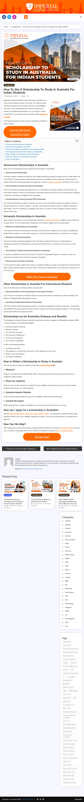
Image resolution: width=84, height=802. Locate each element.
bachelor (68, 524)
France (67, 547)
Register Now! (42, 436)
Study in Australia (68, 744)
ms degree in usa (68, 705)
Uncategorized (9, 85)
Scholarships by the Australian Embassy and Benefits (24, 152)
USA (66, 622)
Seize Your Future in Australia (42, 276)
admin (23, 96)
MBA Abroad (73, 691)
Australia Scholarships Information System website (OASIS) (29, 414)
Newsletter (78, 799)
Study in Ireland (68, 754)
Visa (66, 626)
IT (63, 677)
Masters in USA (68, 687)
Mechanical (66, 698)
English (65, 663)
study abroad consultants (67, 736)
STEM (67, 611)
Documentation (70, 539)
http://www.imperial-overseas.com (32, 469)
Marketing (66, 684)
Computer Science (69, 659)
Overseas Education (69, 712)
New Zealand (69, 592)
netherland (68, 588)
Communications (68, 656)
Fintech (65, 670)
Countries (8, 495)
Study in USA (67, 765)
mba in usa (66, 694)
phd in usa (66, 721)
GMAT (67, 558)
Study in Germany (69, 751)
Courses (68, 536)
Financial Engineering (70, 666)
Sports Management (69, 728)
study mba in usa (68, 772)
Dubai (67, 543)
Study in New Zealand (70, 758)
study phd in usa (68, 779)
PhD (66, 596)
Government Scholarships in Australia (19, 144)
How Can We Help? (12, 159)
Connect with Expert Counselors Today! (20, 132)
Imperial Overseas (67, 428)
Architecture (67, 645)
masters (67, 573)
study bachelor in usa (70, 740)
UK (66, 615)
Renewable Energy (69, 724)
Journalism (71, 677)
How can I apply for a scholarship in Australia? (21, 157)
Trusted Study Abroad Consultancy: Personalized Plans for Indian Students (13, 501)
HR (72, 670)
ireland (67, 570)
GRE (66, 562)
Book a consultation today (64, 430)
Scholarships (69, 603)
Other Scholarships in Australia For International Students (25, 149)
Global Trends (69, 555)
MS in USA (66, 708)
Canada (67, 528)
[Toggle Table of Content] (76, 141)
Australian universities (54, 182)
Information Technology (70, 673)
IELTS (67, 566)
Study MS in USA (68, 775)
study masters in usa (69, 768)
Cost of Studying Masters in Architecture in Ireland (41, 500)
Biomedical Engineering (70, 649)
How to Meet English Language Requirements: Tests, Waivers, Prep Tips (67, 501)
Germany (68, 551)
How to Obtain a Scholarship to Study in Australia (22, 154)
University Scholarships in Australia (18, 147)
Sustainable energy (69, 782)
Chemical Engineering (70, 652)
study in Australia (46, 365)
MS (66, 585)
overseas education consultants (69, 716)
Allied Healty (67, 642)
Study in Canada (68, 747)
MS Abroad (66, 701)
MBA (66, 581)
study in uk (66, 761)
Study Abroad (67, 731)
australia (68, 521)
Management (67, 680)
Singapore (68, 607)
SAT (66, 600)
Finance (73, 663)
